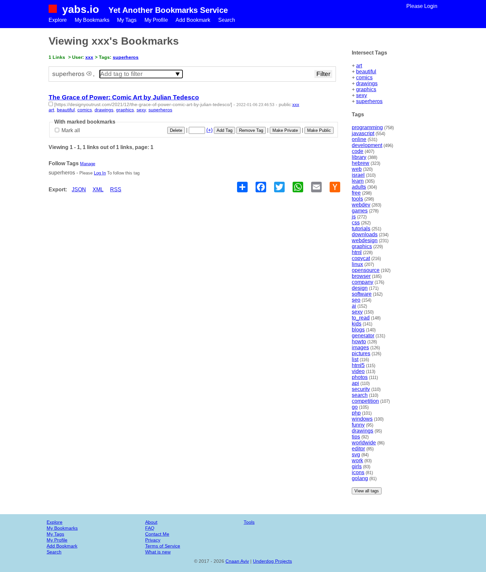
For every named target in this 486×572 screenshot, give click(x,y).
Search (226, 20)
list (355, 359)
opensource (366, 270)
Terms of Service (162, 546)
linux (357, 264)
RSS (115, 189)
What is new (158, 551)
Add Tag (224, 130)
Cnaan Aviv (237, 561)
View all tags (366, 490)
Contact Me (157, 534)
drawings (367, 83)
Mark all (70, 130)
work (357, 460)
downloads (365, 234)
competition (365, 401)
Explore (58, 20)
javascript (363, 133)
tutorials (361, 228)
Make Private (285, 130)
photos (360, 377)
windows (362, 419)
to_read (361, 318)
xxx (89, 57)
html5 (358, 365)
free (356, 193)
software (362, 294)
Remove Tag (251, 130)
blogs (358, 329)
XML (98, 189)
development (367, 145)
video (358, 371)
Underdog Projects (272, 561)
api (355, 383)
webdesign (365, 240)
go (355, 407)
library (359, 157)
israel (358, 175)
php (356, 413)
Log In (100, 173)
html (357, 252)
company (362, 282)
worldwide (364, 442)
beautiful (366, 71)
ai (354, 306)
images (360, 347)
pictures (361, 353)
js (354, 216)
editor (358, 448)
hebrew (360, 163)
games (360, 210)
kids (356, 323)
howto (359, 341)
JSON (79, 189)
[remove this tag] (88, 73)
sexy (361, 95)
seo (356, 300)
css (356, 222)
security (361, 389)
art (359, 65)
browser (361, 276)
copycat (361, 258)
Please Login (421, 6)
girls (357, 466)
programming (367, 127)
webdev (361, 205)
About (151, 522)
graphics (366, 89)
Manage (87, 163)
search (360, 395)
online (359, 139)
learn (358, 181)
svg (356, 454)
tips (356, 436)
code (357, 151)
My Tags (127, 20)
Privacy (152, 540)
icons (358, 472)
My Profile (156, 20)
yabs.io (80, 9)
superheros (369, 101)
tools (357, 199)
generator (363, 335)
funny (358, 425)
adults (359, 187)
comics (364, 77)
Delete (176, 130)
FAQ (149, 528)
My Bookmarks (92, 20)
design (360, 288)
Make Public (319, 130)
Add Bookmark (193, 20)
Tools (249, 522)
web (357, 169)
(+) (209, 130)
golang (360, 478)
